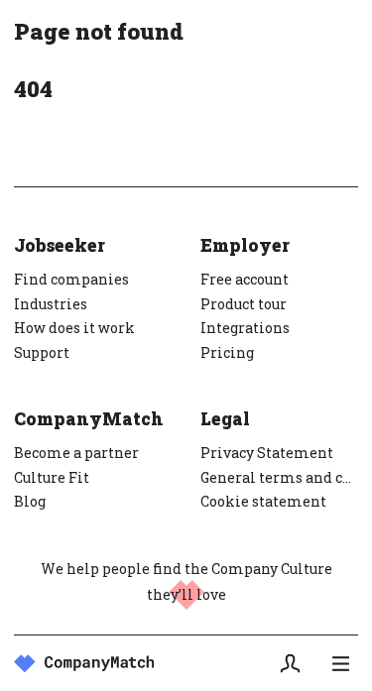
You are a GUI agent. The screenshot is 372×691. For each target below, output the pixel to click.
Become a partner (76, 452)
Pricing (227, 352)
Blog (30, 501)
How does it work (74, 327)
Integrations (245, 327)
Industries (50, 303)
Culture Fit (51, 477)
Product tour (243, 303)
